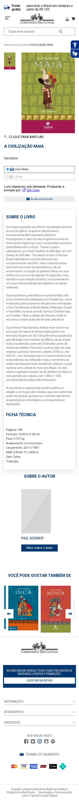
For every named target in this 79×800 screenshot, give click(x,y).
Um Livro (33, 190)
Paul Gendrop (11, 158)
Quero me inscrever (39, 680)
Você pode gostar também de (39, 575)
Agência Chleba (57, 789)
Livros (16, 44)
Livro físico (21, 169)
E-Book (17, 176)
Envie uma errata (42, 199)
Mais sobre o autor (39, 548)
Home (7, 44)
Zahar (24, 44)
